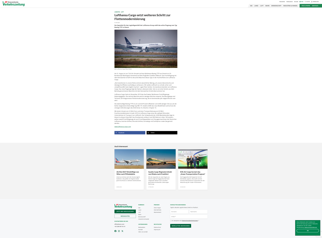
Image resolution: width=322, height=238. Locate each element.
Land (256, 6)
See (251, 6)
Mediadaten (289, 1)
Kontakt (296, 1)
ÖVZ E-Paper (306, 6)
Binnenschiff (276, 6)
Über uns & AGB (142, 232)
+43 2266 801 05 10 (119, 226)
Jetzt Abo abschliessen (125, 211)
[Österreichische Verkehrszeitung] (14, 3)
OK (308, 230)
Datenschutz (157, 227)
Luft (261, 6)
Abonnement (157, 212)
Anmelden (316, 1)
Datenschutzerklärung (310, 227)
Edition (315, 6)
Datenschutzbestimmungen (190, 220)
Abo (302, 1)
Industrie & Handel (290, 6)
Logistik (117, 12)
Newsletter (282, 1)
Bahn (267, 6)
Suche (308, 1)
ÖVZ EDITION (157, 210)
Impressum (157, 229)
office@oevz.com (119, 224)
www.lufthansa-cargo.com (122, 127)
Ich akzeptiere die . (185, 220)
